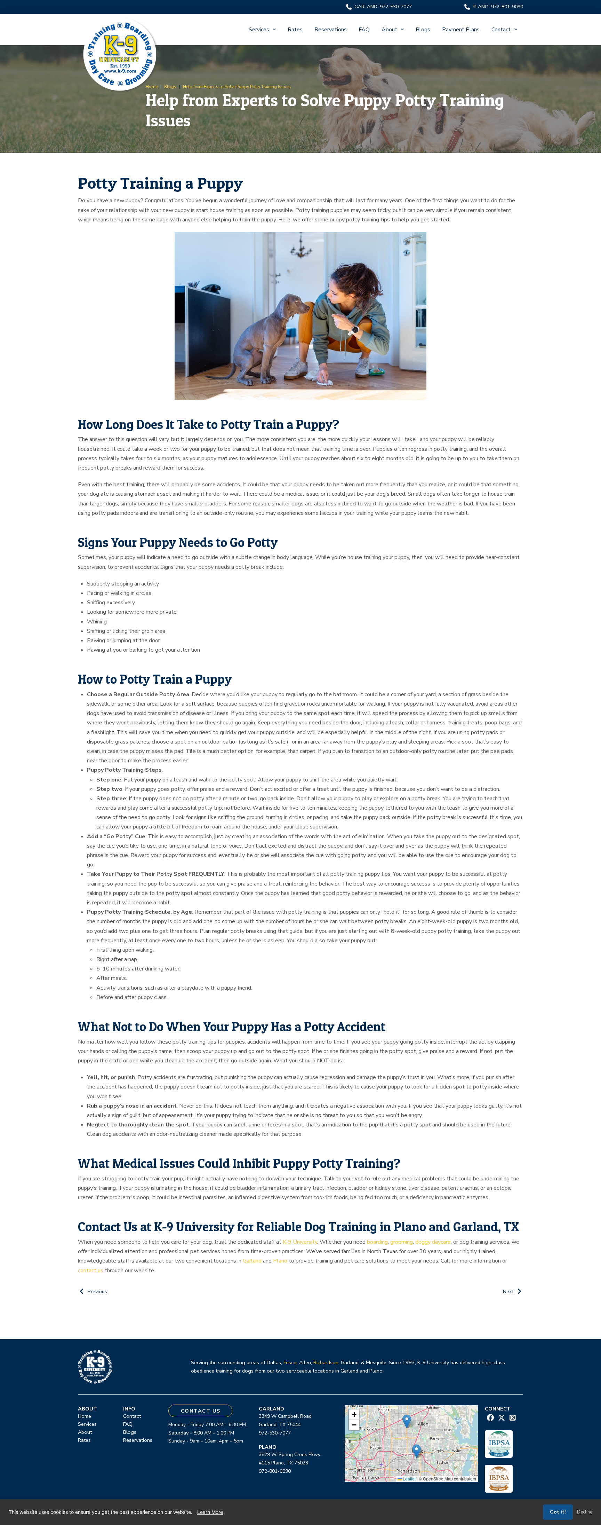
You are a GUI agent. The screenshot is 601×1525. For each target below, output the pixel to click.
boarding (377, 1242)
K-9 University (300, 1242)
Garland (252, 1261)
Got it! (558, 1512)
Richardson (325, 1362)
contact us (90, 1270)
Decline (584, 1512)
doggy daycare (433, 1242)
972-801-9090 (275, 1471)
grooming (401, 1242)
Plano (280, 1261)
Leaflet (409, 1478)
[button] (416, 1451)
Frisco (290, 1362)
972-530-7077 (275, 1433)
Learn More (210, 1512)
